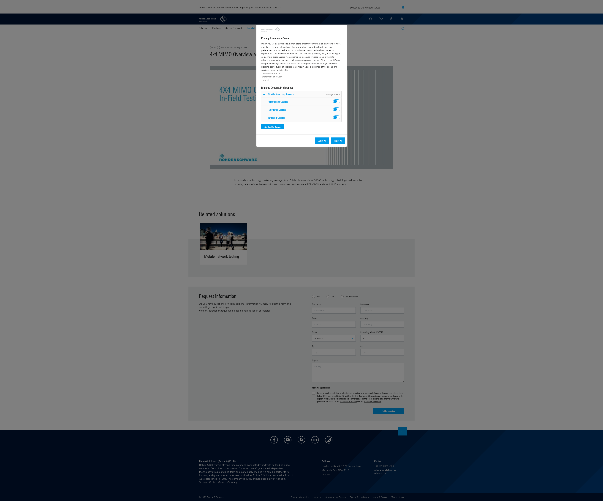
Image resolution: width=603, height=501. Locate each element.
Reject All (338, 140)
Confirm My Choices (272, 127)
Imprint (265, 80)
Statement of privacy (272, 76)
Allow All (322, 140)
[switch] (336, 101)
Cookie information (271, 73)
